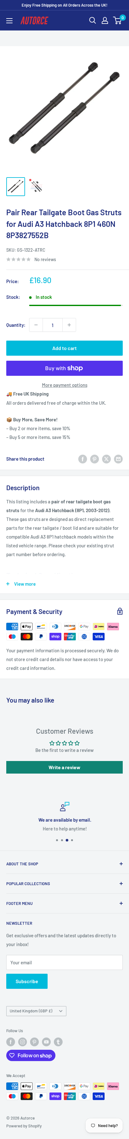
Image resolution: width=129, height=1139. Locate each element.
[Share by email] (118, 458)
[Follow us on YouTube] (46, 1042)
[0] (117, 20)
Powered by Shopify (24, 1125)
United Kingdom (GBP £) (31, 1010)
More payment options (64, 385)
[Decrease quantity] (36, 324)
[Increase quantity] (69, 324)
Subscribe (27, 981)
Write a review (64, 767)
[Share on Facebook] (82, 458)
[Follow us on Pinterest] (34, 1042)
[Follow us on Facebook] (10, 1042)
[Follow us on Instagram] (22, 1042)
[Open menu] (9, 20)
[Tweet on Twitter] (106, 458)
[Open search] (92, 20)
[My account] (105, 20)
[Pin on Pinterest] (94, 458)
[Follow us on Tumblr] (58, 1042)
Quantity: (15, 325)
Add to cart (64, 348)
